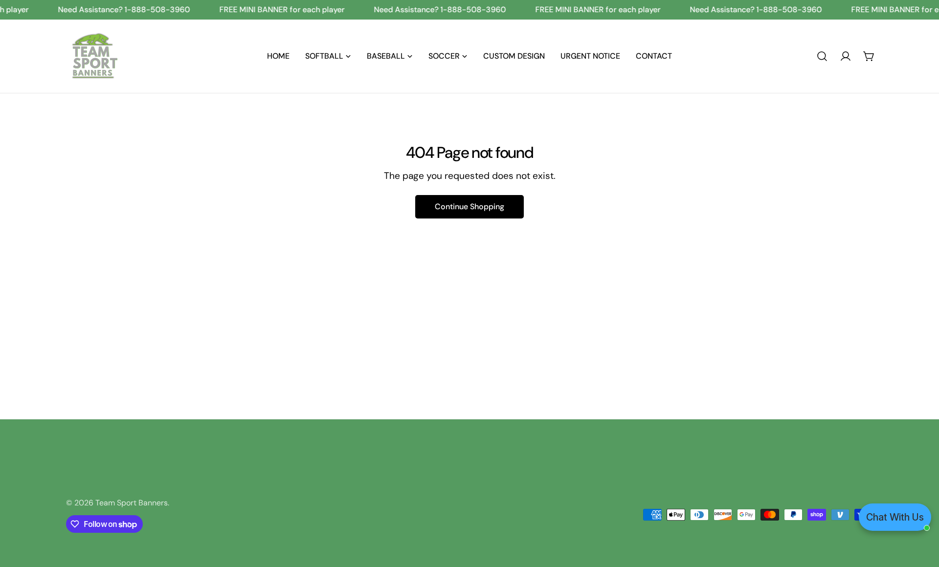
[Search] (822, 56)
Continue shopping (469, 206)
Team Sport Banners (131, 503)
